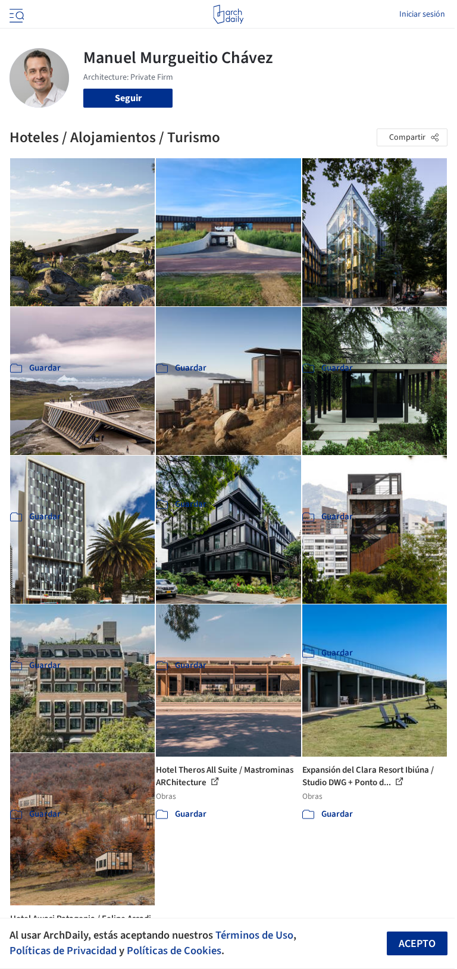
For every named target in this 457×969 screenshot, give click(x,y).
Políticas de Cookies (174, 950)
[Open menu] (15, 14)
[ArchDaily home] (228, 14)
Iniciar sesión (422, 14)
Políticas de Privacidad (63, 950)
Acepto (417, 943)
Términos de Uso (254, 935)
